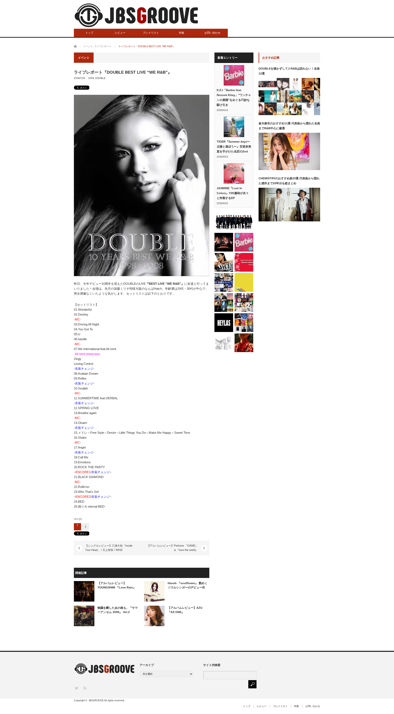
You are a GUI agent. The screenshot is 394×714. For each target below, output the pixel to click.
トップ (89, 32)
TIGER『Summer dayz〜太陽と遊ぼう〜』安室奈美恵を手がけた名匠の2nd (234, 146)
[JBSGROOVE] (136, 15)
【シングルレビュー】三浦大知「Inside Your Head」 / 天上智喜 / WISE (108, 548)
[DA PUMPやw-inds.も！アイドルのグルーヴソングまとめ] (244, 262)
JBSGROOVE (96, 700)
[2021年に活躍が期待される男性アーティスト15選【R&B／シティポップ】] (223, 302)
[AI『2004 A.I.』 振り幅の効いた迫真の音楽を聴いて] (223, 262)
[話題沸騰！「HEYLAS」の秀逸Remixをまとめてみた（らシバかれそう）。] (223, 322)
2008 (91, 78)
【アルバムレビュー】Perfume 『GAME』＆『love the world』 (172, 548)
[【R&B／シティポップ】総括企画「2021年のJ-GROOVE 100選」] (244, 302)
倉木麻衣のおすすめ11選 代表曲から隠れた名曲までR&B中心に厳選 (289, 126)
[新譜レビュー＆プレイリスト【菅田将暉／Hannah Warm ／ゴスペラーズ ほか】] (244, 342)
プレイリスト (151, 32)
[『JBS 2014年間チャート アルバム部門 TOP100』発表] (223, 282)
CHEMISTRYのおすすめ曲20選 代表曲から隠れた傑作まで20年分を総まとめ (289, 181)
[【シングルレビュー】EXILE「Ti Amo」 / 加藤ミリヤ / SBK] (223, 242)
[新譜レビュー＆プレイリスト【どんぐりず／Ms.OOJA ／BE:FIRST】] (244, 282)
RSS (84, 687)
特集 (181, 32)
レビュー (120, 32)
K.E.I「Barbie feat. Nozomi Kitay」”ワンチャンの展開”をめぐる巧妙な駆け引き (234, 97)
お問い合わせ (212, 32)
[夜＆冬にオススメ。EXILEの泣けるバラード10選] (233, 221)
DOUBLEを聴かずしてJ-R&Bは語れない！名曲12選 (289, 71)
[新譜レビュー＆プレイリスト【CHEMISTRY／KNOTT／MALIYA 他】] (223, 342)
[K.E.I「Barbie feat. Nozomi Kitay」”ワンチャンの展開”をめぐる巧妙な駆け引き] (244, 242)
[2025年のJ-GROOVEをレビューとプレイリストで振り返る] (244, 322)
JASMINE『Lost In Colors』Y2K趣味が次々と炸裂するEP (233, 193)
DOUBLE (100, 78)
